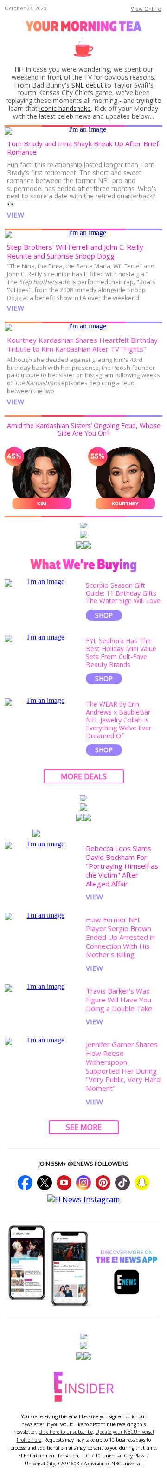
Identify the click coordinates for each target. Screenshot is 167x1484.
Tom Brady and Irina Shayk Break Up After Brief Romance (83, 148)
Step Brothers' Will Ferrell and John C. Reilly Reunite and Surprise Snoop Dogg (75, 251)
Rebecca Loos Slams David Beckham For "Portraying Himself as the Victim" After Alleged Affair (122, 866)
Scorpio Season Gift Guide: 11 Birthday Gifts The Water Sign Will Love (123, 593)
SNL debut (87, 85)
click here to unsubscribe (66, 1432)
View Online (146, 8)
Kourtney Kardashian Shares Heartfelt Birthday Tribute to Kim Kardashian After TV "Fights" (82, 344)
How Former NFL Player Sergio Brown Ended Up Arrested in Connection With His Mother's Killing (120, 937)
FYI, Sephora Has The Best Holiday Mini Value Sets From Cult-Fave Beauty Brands (121, 652)
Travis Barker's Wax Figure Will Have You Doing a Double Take (119, 999)
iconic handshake (65, 108)
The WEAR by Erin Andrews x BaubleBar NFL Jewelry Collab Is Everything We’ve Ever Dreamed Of (118, 720)
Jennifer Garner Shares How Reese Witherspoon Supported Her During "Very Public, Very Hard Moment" (123, 1066)
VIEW (15, 214)
